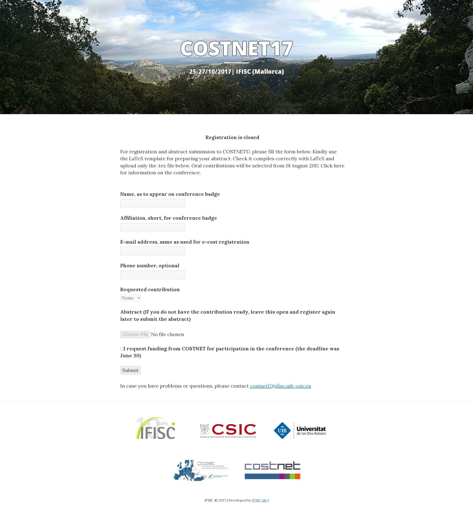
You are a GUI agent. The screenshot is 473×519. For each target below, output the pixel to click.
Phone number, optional (149, 265)
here (339, 165)
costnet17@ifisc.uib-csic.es (280, 386)
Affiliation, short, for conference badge (168, 218)
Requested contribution (150, 289)
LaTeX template (147, 158)
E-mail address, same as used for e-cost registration (184, 242)
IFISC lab (259, 500)
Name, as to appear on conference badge (170, 194)
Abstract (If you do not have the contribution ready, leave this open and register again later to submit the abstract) (227, 315)
